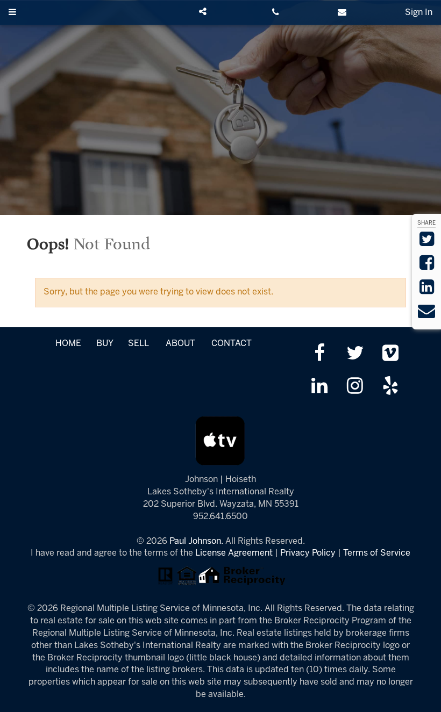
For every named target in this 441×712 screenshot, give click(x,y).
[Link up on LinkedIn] (319, 387)
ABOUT (180, 344)
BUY (104, 344)
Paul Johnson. (196, 541)
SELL (138, 344)
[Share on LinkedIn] (426, 290)
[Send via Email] (426, 315)
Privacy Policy (308, 553)
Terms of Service (376, 553)
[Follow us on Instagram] (354, 387)
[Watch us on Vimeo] (390, 354)
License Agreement (234, 553)
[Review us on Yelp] (390, 387)
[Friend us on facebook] (319, 354)
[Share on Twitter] (426, 243)
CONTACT (231, 344)
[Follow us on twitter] (354, 354)
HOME (68, 344)
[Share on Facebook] (426, 266)
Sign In (418, 13)
